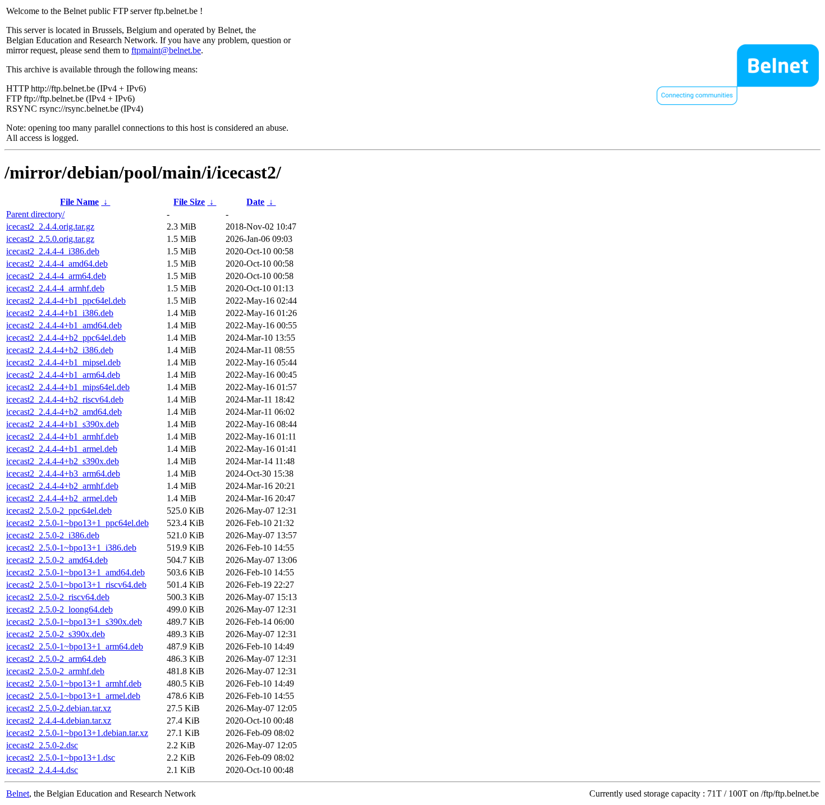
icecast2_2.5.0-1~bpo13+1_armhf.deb (73, 683)
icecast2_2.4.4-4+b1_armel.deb (61, 449)
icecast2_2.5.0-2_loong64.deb (59, 609)
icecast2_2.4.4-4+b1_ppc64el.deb (66, 300)
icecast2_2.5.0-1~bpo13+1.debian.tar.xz (77, 733)
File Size (189, 202)
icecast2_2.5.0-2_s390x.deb (55, 634)
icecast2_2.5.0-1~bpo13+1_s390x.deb (74, 621)
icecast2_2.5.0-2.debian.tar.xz (58, 708)
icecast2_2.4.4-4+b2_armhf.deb (62, 486)
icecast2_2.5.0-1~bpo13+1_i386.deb (71, 547)
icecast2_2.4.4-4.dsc (42, 770)
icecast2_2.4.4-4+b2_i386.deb (59, 350)
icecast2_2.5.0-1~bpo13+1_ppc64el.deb (77, 523)
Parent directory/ (35, 214)
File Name (79, 202)
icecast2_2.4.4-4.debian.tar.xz (58, 720)
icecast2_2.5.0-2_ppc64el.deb (59, 510)
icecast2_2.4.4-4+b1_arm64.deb (63, 374)
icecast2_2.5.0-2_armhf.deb (55, 671)
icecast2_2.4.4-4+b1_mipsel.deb (63, 362)
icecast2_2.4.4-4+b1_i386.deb (59, 313)
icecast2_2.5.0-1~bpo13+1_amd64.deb (75, 572)
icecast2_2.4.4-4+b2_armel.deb (61, 498)
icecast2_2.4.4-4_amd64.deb (57, 263)
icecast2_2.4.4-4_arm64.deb (56, 276)
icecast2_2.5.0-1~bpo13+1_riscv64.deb (76, 584)
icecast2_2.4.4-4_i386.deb (52, 251)
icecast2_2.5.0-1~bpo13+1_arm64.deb (74, 646)
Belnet (17, 793)
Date (255, 202)
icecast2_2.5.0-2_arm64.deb (56, 659)
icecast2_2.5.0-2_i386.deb (52, 535)
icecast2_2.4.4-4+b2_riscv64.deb (64, 399)
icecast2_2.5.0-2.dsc (42, 745)
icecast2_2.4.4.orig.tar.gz (50, 226)
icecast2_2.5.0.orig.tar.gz (50, 239)
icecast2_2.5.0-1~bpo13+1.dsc (60, 757)
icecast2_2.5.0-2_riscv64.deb (57, 597)
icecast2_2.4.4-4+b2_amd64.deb (64, 412)
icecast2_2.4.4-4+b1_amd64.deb (64, 325)
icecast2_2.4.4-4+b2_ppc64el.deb (66, 337)
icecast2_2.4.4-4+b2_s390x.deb (62, 461)
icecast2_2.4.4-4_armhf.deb (55, 288)
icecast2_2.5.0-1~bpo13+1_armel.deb (73, 696)
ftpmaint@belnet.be (166, 50)
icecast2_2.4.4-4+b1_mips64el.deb (68, 387)
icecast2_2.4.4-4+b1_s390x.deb (62, 424)
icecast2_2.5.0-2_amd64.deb (57, 560)
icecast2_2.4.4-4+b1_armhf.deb (62, 436)
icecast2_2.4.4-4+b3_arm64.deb (63, 473)
